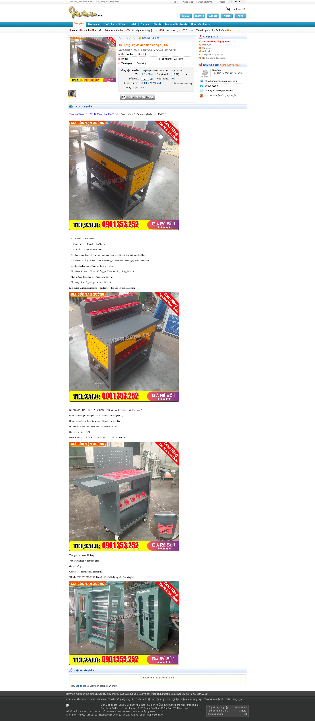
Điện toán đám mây (76, 699)
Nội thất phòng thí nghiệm (213, 58)
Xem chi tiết (177, 70)
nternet (74, 30)
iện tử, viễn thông (115, 30)
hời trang (188, 30)
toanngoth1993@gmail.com (219, 90)
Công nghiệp (210, 36)
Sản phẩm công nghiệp (212, 55)
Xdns (240, 15)
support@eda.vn (155, 715)
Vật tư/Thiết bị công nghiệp (215, 41)
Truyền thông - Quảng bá (120, 699)
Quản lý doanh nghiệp (168, 699)
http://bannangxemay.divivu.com (221, 81)
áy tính (85, 30)
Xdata (227, 15)
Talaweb (199, 15)
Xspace (213, 15)
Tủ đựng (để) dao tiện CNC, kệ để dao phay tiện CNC (92, 114)
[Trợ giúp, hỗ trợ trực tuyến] (237, 2)
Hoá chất (206, 51)
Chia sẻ (155, 38)
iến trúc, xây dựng (170, 30)
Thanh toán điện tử (213, 699)
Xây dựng (206, 48)
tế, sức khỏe (216, 30)
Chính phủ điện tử (145, 699)
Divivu (185, 15)
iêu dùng (201, 30)
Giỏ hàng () (238, 9)
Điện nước (207, 45)
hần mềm (97, 30)
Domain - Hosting (97, 699)
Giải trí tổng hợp (234, 699)
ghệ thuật (152, 30)
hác (229, 30)
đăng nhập (81, 686)
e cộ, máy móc (136, 30)
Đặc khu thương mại (191, 699)
